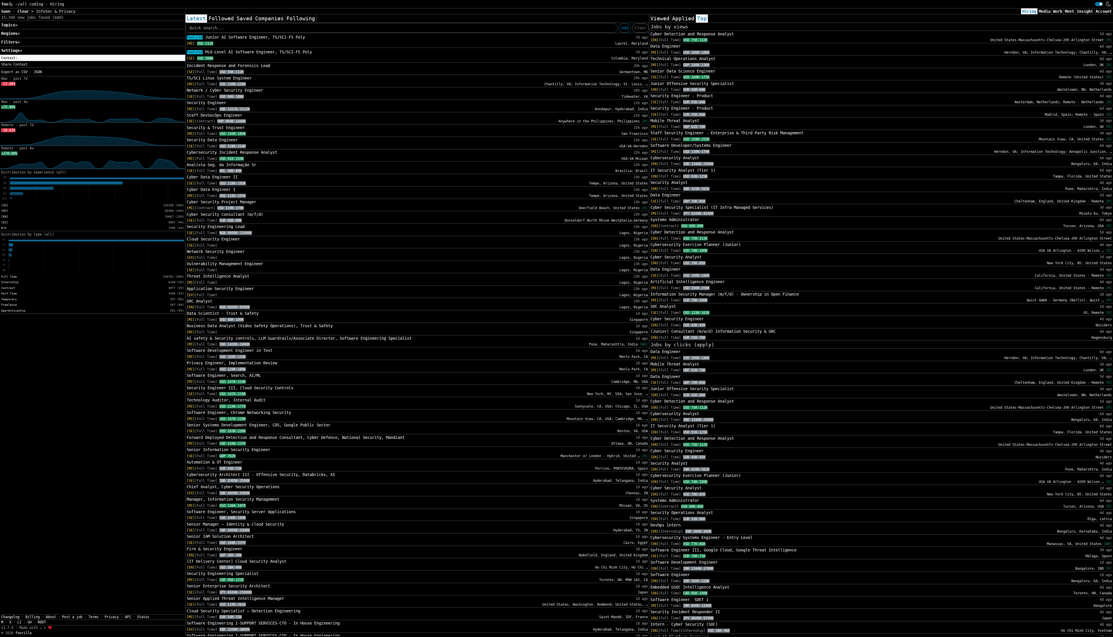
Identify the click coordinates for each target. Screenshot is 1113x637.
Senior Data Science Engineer (682, 71)
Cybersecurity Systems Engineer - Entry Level (701, 537)
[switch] (1099, 4)
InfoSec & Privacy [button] (55, 11)
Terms (93, 617)
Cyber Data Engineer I (211, 189)
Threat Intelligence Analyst (218, 276)
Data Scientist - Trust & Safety (223, 313)
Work (1057, 11)
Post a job (72, 617)
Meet (1069, 11)
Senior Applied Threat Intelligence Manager (235, 598)
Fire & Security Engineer (214, 548)
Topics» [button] (9, 25)
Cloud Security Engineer (213, 239)
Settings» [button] (11, 50)
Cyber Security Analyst (675, 257)
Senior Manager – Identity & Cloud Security (235, 524)
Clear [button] (24, 11)
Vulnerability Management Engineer (225, 263)
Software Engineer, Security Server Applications (241, 511)
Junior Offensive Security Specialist (692, 83)
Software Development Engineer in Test (229, 350)
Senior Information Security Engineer (228, 449)
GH (30, 622)
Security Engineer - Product (681, 95)
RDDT (42, 622)
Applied (683, 18)
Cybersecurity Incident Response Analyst (232, 152)
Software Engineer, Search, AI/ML (224, 375)
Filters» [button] (10, 42)
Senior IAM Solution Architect (220, 536)
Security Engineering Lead (216, 226)
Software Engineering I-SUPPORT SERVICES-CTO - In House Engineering (263, 623)
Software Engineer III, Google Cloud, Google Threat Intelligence (723, 550)
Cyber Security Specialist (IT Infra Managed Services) (711, 207)
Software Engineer (670, 574)
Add (624, 28)
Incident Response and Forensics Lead (228, 65)
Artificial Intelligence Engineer (687, 281)
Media (1044, 11)
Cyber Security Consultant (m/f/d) (225, 214)
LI (19, 622)
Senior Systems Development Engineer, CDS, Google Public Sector (258, 425)
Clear (640, 28)
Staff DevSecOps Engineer (214, 115)
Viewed (660, 18)
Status (143, 617)
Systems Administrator (674, 219)
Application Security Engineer (220, 288)
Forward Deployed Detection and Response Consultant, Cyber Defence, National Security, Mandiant (296, 437)
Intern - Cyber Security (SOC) (684, 624)
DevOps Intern (665, 525)
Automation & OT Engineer (214, 462)
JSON (38, 72)
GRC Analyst (199, 301)
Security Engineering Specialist (223, 573)
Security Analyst (669, 182)
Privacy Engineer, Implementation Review (232, 363)
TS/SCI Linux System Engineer (219, 78)
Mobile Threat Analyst (674, 120)
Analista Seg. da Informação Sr (221, 164)
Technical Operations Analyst (682, 58)
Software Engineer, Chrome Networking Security (239, 412)
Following (300, 18)
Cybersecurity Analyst (674, 157)
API (128, 617)
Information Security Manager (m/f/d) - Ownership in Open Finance (724, 294)
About (51, 617)
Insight (1085, 11)
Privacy (112, 617)
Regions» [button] (10, 33)
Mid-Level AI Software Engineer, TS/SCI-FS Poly (249, 52)
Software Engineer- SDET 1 (679, 599)
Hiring (1029, 11)
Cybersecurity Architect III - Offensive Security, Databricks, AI (261, 474)
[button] (92, 58)
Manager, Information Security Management (233, 499)
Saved (244, 18)
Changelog (10, 617)
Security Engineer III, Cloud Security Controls (240, 388)
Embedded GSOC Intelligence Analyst (689, 587)
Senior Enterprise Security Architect (228, 586)
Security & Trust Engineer (216, 127)
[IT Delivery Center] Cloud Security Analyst (236, 561)
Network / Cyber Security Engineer (225, 90)
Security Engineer (206, 102)
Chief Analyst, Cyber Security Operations (233, 486)
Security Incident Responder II (685, 611)
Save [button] (7, 11)
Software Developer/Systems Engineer (691, 145)
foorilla (23, 633)
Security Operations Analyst (681, 512)
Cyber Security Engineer (677, 318)
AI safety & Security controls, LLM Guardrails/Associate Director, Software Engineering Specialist (299, 338)
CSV (24, 72)
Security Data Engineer (212, 139)
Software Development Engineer (684, 562)
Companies (269, 18)
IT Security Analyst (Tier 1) (682, 170)
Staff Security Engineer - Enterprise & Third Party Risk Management (726, 133)
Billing (33, 617)
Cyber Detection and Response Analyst (692, 34)
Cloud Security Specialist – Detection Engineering (243, 611)
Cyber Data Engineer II (212, 177)
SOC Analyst (663, 306)
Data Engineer (665, 46)
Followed (221, 18)
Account (1104, 11)
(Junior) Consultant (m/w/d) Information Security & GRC (713, 331)
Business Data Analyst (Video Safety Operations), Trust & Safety (260, 325)
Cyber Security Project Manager (221, 202)
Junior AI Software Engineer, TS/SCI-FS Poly (246, 37)
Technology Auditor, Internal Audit (226, 400)
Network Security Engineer (216, 251)
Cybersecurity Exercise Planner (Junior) (695, 244)
